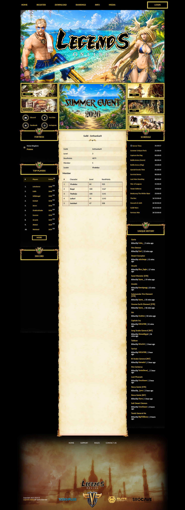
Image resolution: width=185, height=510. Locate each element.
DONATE (134, 126)
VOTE (134, 111)
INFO (134, 95)
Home (24, 5)
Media (112, 5)
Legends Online (28, 500)
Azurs (35, 206)
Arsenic (35, 220)
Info (97, 5)
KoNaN (35, 201)
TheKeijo (73, 194)
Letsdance (36, 187)
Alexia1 (35, 225)
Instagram (53, 125)
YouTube (52, 118)
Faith (34, 191)
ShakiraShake (38, 210)
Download (61, 5)
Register (41, 5)
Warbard (36, 230)
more (39, 238)
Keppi (72, 189)
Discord (33, 118)
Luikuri (72, 199)
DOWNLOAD (27, 109)
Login (158, 5)
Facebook (33, 125)
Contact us (111, 443)
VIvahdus (95, 168)
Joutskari (73, 203)
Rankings (81, 5)
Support (84, 443)
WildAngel (36, 196)
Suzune (35, 215)
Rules (97, 443)
